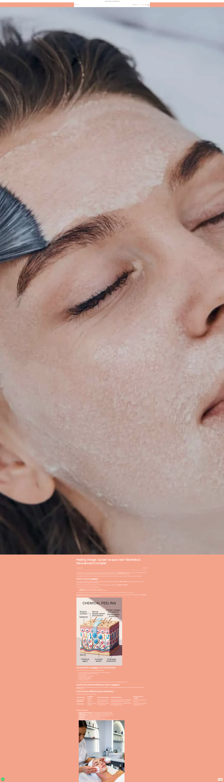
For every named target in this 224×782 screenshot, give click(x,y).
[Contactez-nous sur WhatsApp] (2, 779)
